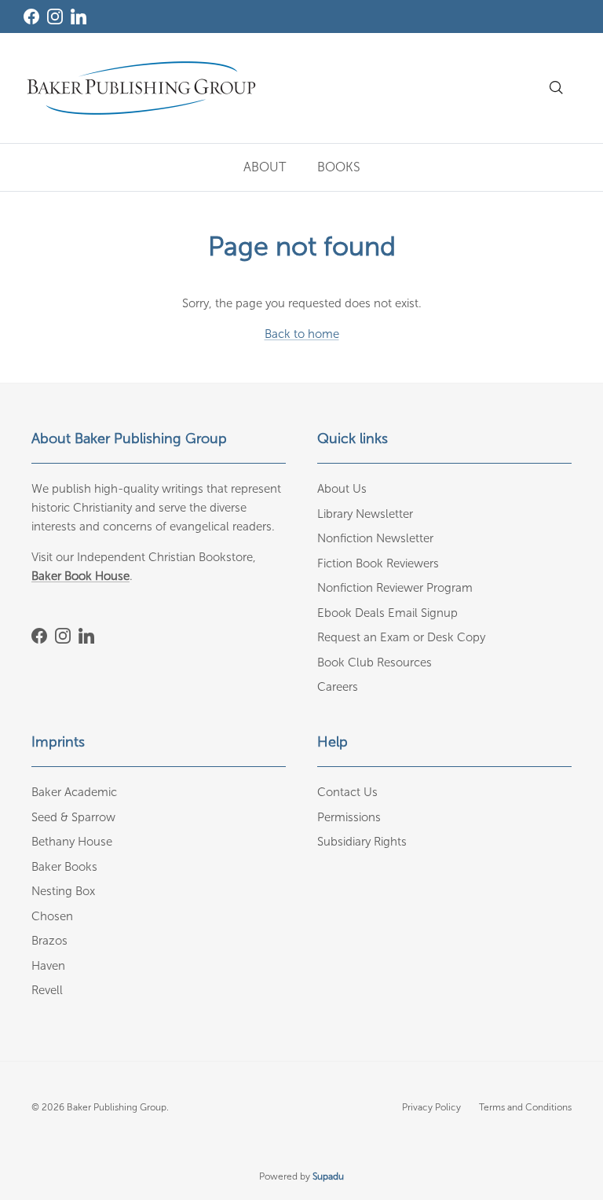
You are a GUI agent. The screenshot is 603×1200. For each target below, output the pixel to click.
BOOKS (338, 167)
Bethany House (71, 842)
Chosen (52, 916)
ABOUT (264, 167)
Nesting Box (63, 891)
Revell (47, 990)
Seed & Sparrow (73, 817)
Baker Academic (74, 792)
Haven (48, 966)
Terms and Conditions (525, 1107)
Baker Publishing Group (116, 1107)
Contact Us (347, 792)
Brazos (49, 941)
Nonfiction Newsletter (375, 538)
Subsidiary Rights (362, 842)
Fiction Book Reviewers (378, 563)
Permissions (349, 817)
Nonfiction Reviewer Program (395, 588)
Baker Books (64, 867)
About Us (342, 489)
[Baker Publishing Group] (141, 88)
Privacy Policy (431, 1107)
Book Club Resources (374, 662)
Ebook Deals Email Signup (387, 613)
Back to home (302, 334)
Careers (337, 687)
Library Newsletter (365, 514)
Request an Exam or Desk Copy (401, 637)
